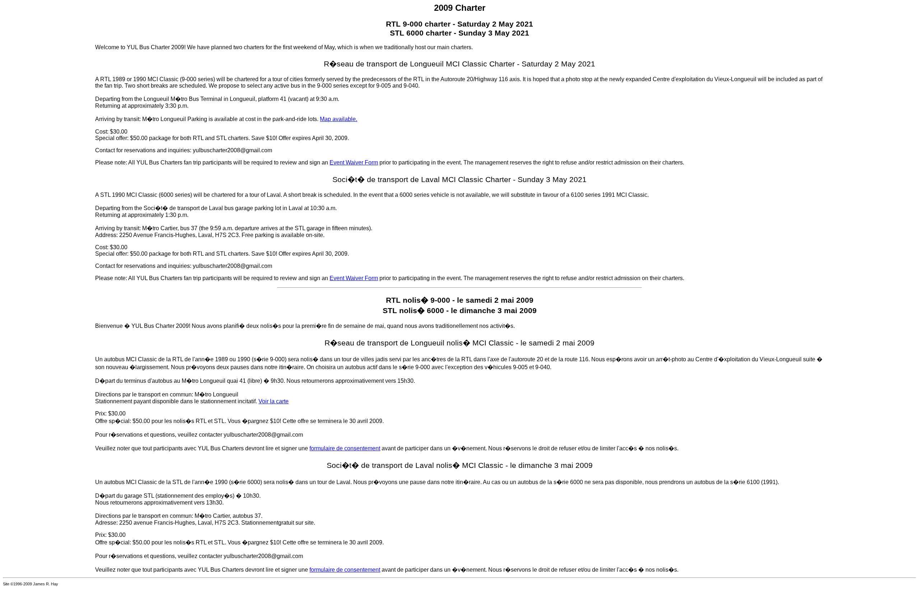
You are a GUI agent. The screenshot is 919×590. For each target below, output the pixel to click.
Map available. (338, 119)
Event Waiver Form (354, 162)
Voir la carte (273, 401)
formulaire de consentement (344, 448)
